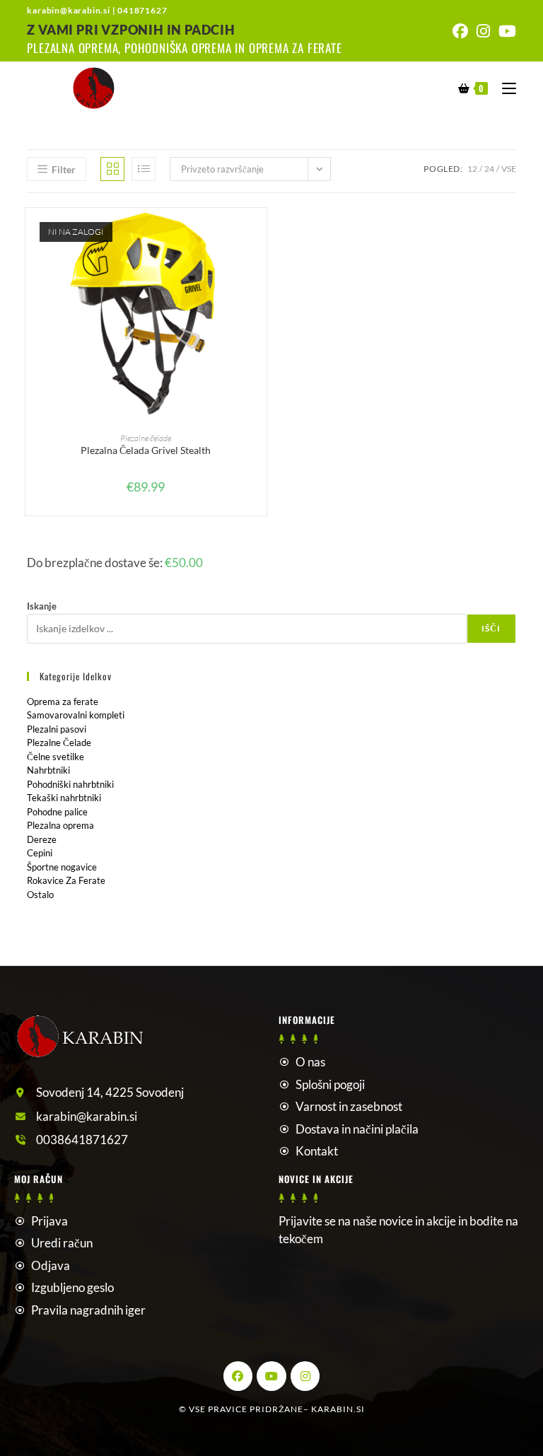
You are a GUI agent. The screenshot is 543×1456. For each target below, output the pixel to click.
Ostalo (40, 894)
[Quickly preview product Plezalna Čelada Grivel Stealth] (259, 233)
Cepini (39, 852)
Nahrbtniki (48, 770)
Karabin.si (338, 1409)
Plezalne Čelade (59, 742)
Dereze (42, 839)
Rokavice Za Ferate (66, 880)
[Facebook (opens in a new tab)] (460, 31)
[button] (259, 269)
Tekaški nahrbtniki (64, 797)
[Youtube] (271, 1376)
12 (472, 168)
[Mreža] (112, 169)
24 (489, 168)
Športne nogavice (62, 867)
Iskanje (42, 606)
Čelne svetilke (55, 756)
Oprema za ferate (62, 701)
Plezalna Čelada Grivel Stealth (146, 450)
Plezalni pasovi (56, 729)
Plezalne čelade (145, 438)
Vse (508, 168)
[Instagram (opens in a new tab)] (483, 31)
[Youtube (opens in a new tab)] (505, 31)
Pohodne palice (57, 811)
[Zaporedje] (144, 169)
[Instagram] (305, 1376)
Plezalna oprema (60, 825)
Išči (491, 628)
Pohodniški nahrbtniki (70, 784)
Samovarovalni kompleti (75, 715)
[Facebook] (238, 1376)
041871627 (142, 10)
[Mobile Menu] (503, 87)
